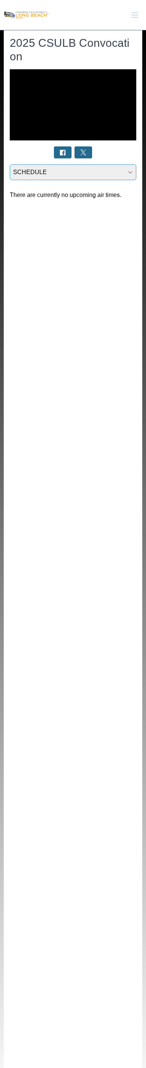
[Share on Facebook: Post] (63, 152)
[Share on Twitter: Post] (83, 152)
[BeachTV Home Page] (26, 15)
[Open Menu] (134, 14)
